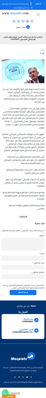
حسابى (18, 27)
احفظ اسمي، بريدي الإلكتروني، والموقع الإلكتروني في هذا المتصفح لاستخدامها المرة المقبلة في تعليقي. (23, 286)
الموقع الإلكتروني (38, 272)
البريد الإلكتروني (38, 263)
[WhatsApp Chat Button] (5, 392)
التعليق (41, 235)
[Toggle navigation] (38, 14)
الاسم (41, 253)
